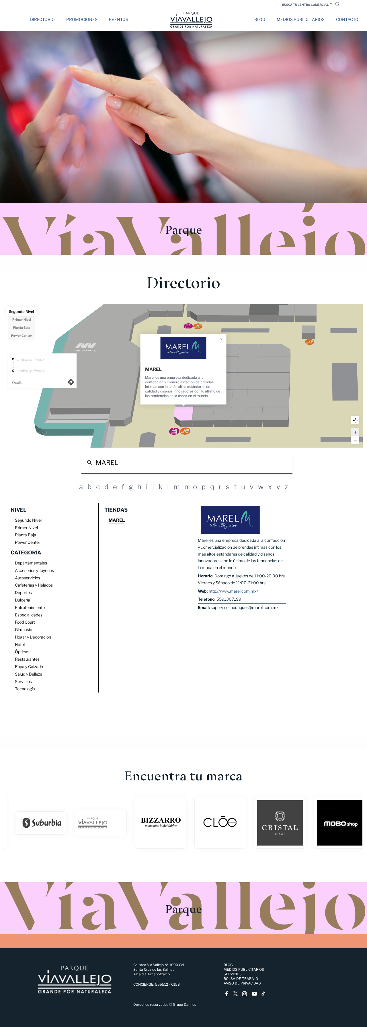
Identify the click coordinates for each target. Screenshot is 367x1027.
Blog (259, 19)
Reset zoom (355, 420)
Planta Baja (21, 328)
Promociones (81, 19)
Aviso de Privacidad (242, 983)
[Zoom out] (355, 440)
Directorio (42, 19)
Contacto (347, 19)
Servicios (233, 974)
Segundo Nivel (21, 311)
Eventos (118, 19)
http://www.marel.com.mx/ (233, 591)
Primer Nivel (21, 320)
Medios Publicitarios (301, 19)
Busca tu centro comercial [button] (305, 4)
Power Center (21, 336)
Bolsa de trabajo (241, 978)
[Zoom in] (355, 432)
